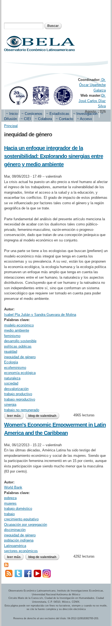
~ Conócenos (31, 114)
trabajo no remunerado (21, 410)
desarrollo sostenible (20, 341)
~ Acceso (84, 119)
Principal (11, 126)
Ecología (11, 362)
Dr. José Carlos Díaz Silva (92, 100)
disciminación (15, 530)
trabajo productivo (18, 394)
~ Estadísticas (57, 114)
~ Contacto (64, 119)
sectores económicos (21, 551)
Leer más (15, 416)
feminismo (12, 336)
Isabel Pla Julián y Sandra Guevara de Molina (40, 315)
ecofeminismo (15, 368)
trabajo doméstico (18, 509)
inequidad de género (20, 357)
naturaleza (12, 378)
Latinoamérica (15, 546)
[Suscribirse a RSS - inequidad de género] (6, 564)
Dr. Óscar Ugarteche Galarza (92, 85)
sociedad (11, 383)
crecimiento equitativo (21, 519)
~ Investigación (85, 114)
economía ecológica (20, 373)
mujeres (10, 503)
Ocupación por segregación (25, 525)
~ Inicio (12, 114)
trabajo (9, 514)
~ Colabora (43, 119)
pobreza (10, 498)
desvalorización (16, 389)
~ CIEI (26, 119)
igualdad (10, 352)
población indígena (18, 540)
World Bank (13, 487)
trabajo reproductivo (19, 399)
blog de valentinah (42, 416)
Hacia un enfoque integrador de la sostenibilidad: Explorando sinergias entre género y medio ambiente (53, 156)
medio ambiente (16, 330)
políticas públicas (18, 346)
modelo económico (19, 325)
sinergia (10, 404)
